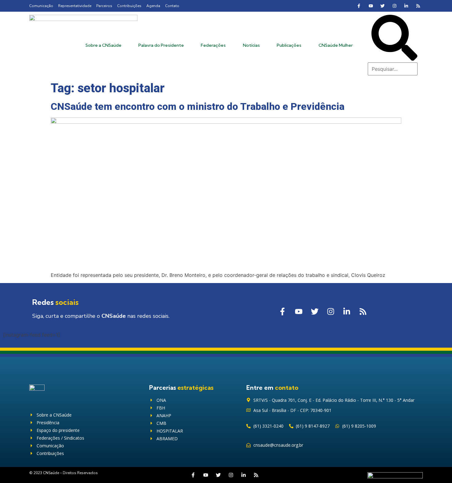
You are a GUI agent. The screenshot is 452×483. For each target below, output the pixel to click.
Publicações (289, 45)
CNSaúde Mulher (336, 45)
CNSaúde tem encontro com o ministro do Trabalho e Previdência (197, 106)
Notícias (251, 45)
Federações (213, 45)
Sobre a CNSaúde (103, 45)
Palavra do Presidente (161, 45)
